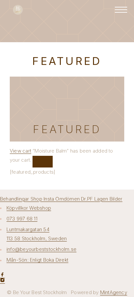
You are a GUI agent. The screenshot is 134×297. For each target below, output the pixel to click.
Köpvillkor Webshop (29, 208)
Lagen (102, 199)
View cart (20, 151)
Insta (49, 199)
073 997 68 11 (22, 219)
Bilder (116, 199)
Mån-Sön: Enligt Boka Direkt (37, 260)
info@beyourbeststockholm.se (41, 249)
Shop (37, 199)
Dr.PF (87, 199)
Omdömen (68, 199)
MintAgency (113, 292)
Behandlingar (15, 199)
